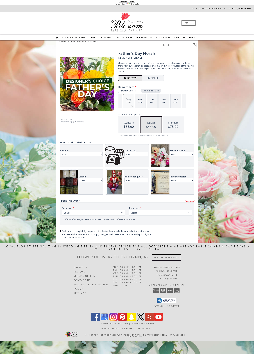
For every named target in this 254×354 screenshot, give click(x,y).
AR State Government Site (139, 328)
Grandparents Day (73, 37)
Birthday (107, 37)
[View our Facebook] (95, 320)
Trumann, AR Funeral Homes (114, 323)
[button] (189, 23)
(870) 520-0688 (244, 8)
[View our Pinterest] (122, 320)
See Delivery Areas (166, 257)
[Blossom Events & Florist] (127, 22)
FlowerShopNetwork (129, 335)
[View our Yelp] (149, 320)
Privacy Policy (151, 335)
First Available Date (151, 90)
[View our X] (140, 320)
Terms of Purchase (172, 335)
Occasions (142, 37)
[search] (194, 44)
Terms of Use (135, 336)
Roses (93, 37)
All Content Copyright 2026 (100, 335)
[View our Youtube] (158, 320)
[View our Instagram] (113, 320)
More (192, 37)
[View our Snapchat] (131, 320)
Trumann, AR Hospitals (143, 323)
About (178, 37)
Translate (135, 4)
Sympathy (123, 37)
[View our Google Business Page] (104, 320)
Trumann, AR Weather (112, 328)
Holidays (161, 37)
